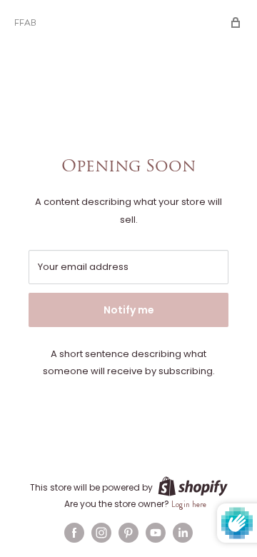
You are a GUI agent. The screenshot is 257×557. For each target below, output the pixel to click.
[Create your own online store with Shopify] (193, 486)
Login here (188, 504)
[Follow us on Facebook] (74, 533)
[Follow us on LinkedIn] (183, 533)
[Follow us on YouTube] (156, 533)
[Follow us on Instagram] (101, 533)
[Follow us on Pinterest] (128, 533)
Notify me (129, 310)
